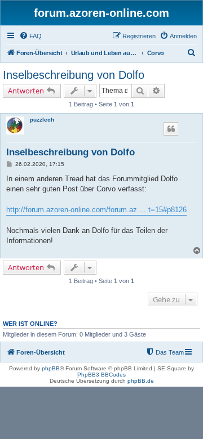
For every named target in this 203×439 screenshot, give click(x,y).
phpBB (51, 368)
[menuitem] (30, 36)
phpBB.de (140, 381)
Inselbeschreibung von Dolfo (73, 75)
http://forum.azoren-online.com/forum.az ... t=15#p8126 (96, 209)
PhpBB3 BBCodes (101, 374)
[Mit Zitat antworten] (171, 129)
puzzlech (42, 120)
